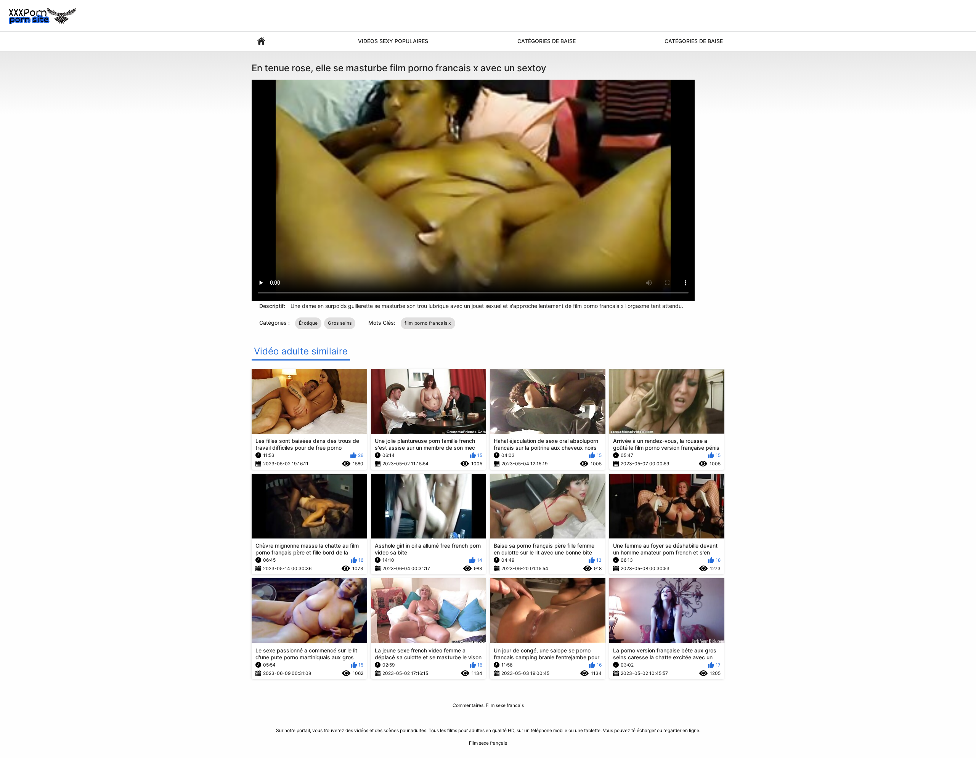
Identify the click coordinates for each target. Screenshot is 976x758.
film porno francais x (428, 323)
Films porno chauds (261, 41)
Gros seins (340, 323)
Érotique (308, 323)
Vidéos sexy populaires (393, 41)
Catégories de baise (546, 41)
